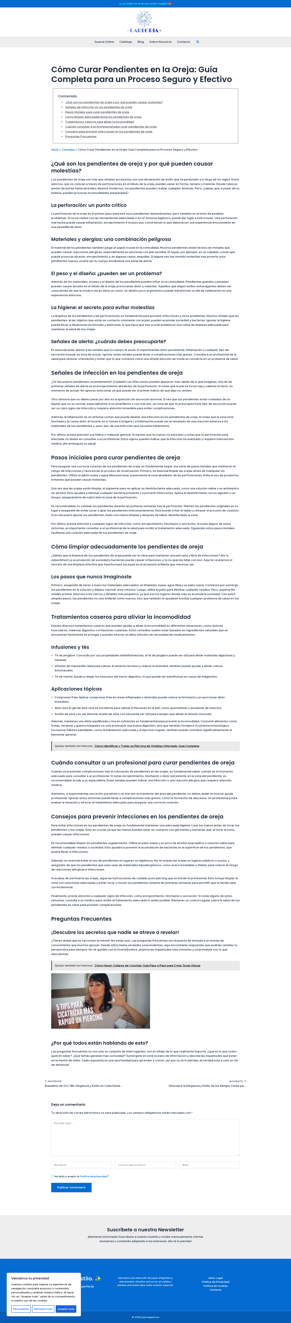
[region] (44, 1294)
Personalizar (21, 1309)
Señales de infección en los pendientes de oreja (98, 107)
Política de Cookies (216, 1285)
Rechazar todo (43, 1309)
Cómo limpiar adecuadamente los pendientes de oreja (103, 117)
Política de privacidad (94, 1176)
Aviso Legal (215, 1278)
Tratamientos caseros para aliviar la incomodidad (99, 121)
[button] (197, 42)
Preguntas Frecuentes (80, 136)
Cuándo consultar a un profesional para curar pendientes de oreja (111, 126)
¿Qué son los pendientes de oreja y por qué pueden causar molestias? (114, 102)
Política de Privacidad (215, 1281)
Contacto (216, 1289)
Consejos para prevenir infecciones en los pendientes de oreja (108, 131)
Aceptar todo (66, 1309)
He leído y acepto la (82, 1176)
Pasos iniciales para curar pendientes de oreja (97, 112)
